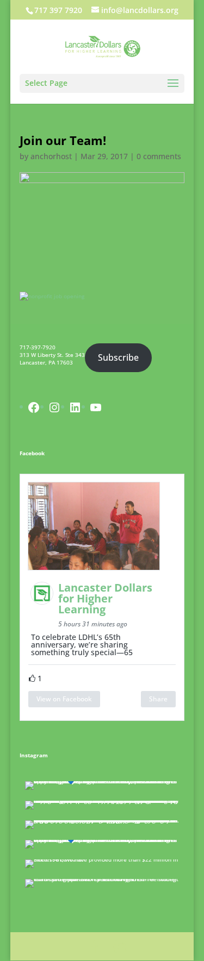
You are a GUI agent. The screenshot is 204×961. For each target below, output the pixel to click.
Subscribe (118, 357)
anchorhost (51, 156)
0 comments (159, 156)
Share (158, 699)
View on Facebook (64, 699)
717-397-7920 (37, 347)
